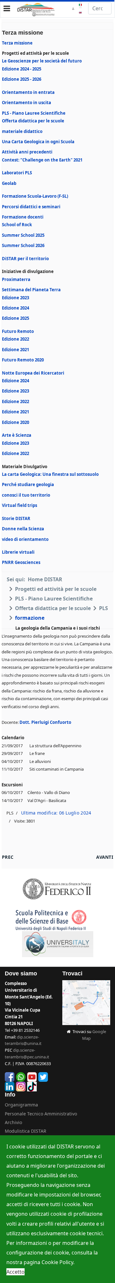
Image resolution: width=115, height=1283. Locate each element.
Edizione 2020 (15, 422)
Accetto (15, 1271)
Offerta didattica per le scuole (33, 121)
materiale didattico (22, 131)
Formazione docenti (22, 217)
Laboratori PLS (17, 173)
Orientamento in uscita (26, 102)
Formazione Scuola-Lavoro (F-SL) (35, 196)
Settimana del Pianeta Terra (31, 290)
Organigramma (21, 1105)
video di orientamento (25, 539)
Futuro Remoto (18, 331)
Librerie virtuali (18, 552)
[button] (74, 8)
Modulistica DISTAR (25, 1131)
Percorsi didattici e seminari (31, 207)
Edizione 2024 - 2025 (21, 69)
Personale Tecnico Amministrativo (41, 1114)
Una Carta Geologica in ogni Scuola (38, 142)
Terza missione (17, 43)
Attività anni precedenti (27, 152)
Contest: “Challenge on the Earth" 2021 (42, 160)
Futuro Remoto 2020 (23, 360)
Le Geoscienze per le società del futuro (42, 61)
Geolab (9, 183)
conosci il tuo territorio (26, 495)
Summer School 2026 (23, 245)
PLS (9, 813)
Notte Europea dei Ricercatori (33, 373)
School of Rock (17, 225)
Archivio (13, 1122)
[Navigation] (7, 8)
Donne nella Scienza (23, 529)
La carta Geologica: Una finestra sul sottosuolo (50, 474)
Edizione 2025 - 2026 (21, 79)
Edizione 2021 (15, 349)
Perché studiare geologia (28, 484)
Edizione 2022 (15, 339)
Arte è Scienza (16, 435)
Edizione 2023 (15, 298)
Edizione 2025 (15, 318)
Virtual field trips (19, 505)
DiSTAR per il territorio (25, 258)
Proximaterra (16, 279)
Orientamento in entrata (28, 92)
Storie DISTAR (16, 518)
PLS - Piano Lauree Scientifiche (33, 113)
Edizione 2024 (15, 308)
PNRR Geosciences (21, 562)
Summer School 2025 (23, 235)
